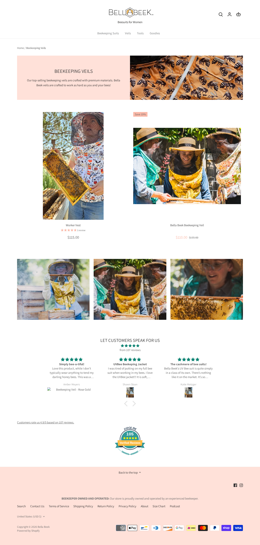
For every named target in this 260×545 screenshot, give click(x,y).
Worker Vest (73, 225)
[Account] (229, 14)
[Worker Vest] (73, 166)
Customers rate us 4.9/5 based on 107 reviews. (45, 422)
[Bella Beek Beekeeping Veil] (187, 166)
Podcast (175, 506)
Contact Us (37, 506)
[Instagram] (241, 485)
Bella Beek (44, 527)
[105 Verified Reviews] (130, 457)
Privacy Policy (127, 506)
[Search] (220, 14)
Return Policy (106, 506)
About (144, 506)
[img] (130, 346)
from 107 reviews (130, 350)
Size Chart (159, 506)
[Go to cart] (238, 14)
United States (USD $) (29, 516)
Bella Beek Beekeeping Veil (187, 225)
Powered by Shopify (28, 530)
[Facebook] (235, 485)
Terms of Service (59, 506)
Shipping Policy (83, 506)
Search (21, 506)
